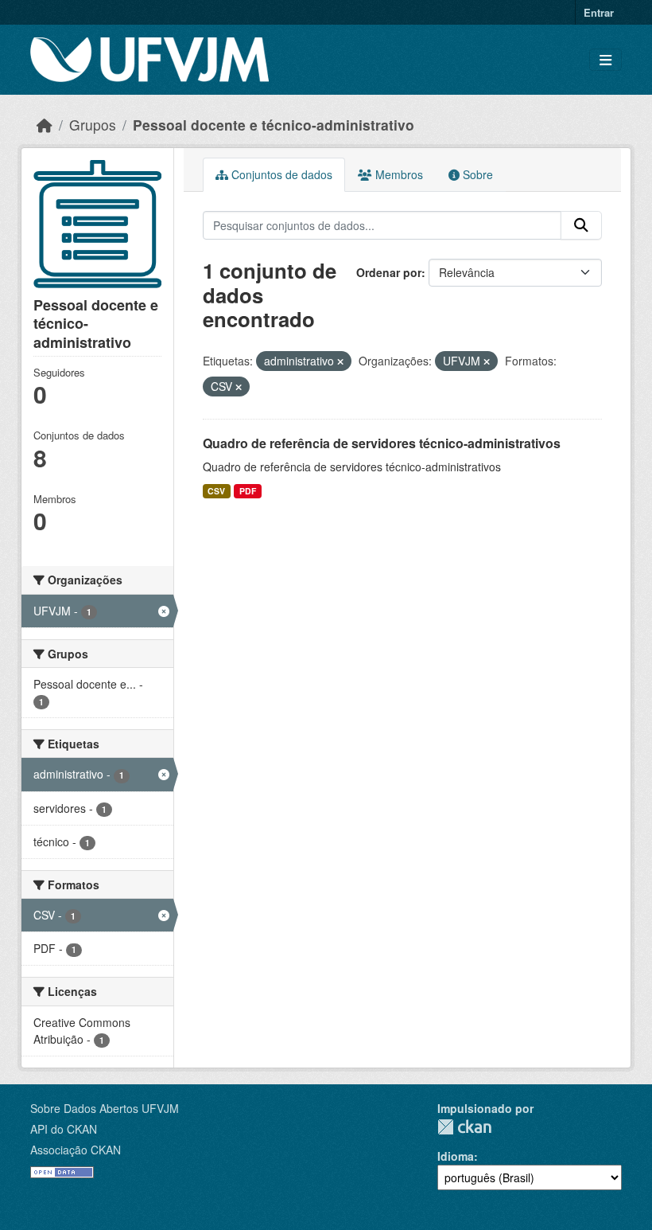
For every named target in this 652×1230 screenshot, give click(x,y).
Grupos (92, 125)
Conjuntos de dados (280, 174)
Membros (397, 174)
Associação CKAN (75, 1150)
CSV (216, 491)
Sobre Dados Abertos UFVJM (104, 1108)
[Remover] (340, 361)
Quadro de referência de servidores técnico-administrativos (382, 443)
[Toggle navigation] (605, 60)
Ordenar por (388, 272)
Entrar (599, 12)
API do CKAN (63, 1129)
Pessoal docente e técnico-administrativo (273, 125)
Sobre (476, 174)
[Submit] (581, 225)
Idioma (455, 1156)
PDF (247, 491)
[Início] (44, 125)
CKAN (464, 1127)
